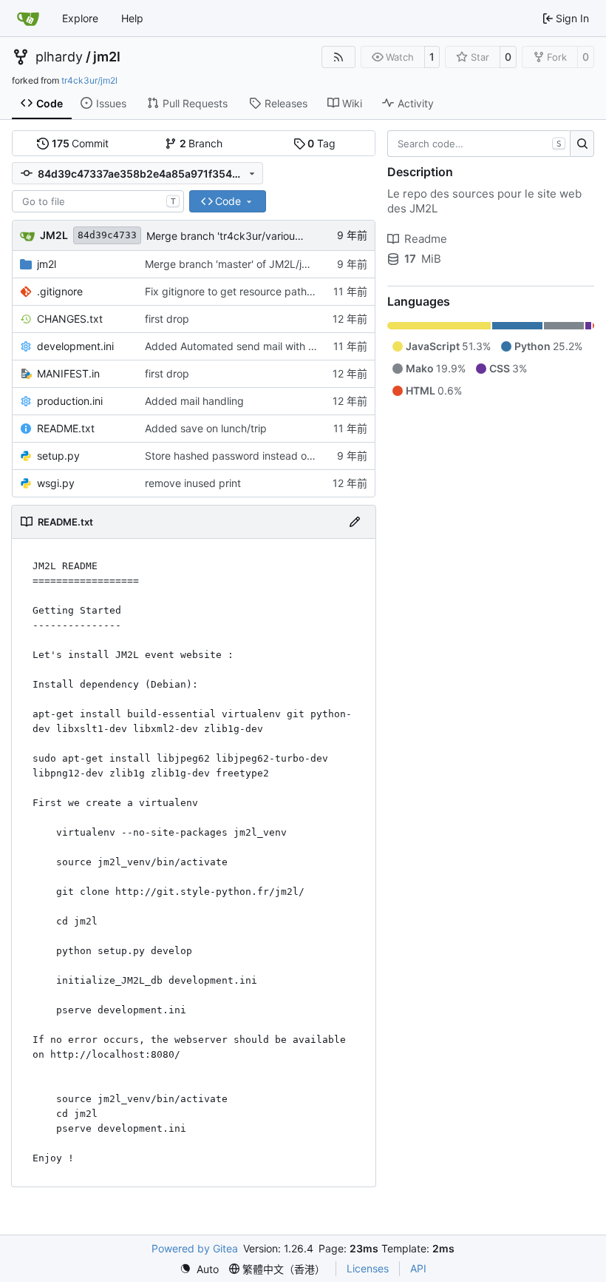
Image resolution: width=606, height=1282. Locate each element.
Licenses (368, 1268)
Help (132, 18)
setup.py (58, 455)
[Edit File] (355, 522)
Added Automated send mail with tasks (239, 346)
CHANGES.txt (70, 318)
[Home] (28, 18)
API (418, 1268)
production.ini (70, 401)
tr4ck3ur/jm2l (89, 80)
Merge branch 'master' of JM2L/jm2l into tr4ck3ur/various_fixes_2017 (311, 264)
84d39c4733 (107, 235)
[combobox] (98, 201)
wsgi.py (56, 483)
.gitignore (60, 291)
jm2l (106, 57)
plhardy (59, 57)
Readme (425, 239)
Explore (80, 18)
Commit (80, 143)
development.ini (75, 346)
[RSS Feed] (338, 57)
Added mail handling (194, 401)
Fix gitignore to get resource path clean (240, 291)
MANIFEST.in (68, 373)
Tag (321, 143)
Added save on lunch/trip (206, 428)
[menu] (199, 1269)
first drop (167, 318)
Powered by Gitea (195, 1248)
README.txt (66, 428)
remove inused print (193, 483)
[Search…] (582, 143)
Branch (201, 143)
